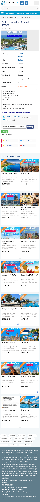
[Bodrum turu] (29, 296)
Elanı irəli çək (27, 141)
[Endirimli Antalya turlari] (29, 229)
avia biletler (14, 480)
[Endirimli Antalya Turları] (10, 161)
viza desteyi (23, 480)
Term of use (17, 492)
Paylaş (5, 131)
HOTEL (14, 104)
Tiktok (21, 489)
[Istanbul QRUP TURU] (10, 195)
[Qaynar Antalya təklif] (10, 398)
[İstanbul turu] (29, 161)
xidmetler (12, 435)
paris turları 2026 (19, 438)
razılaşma (5, 494)
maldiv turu (31, 438)
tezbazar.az (28, 441)
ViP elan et (8, 141)
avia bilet (5, 480)
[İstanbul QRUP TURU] (10, 263)
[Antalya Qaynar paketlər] (10, 296)
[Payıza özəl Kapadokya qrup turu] (29, 195)
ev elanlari (4, 445)
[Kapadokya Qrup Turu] (10, 364)
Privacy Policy (7, 492)
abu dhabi (13, 445)
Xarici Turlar (13, 17)
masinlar (3, 435)
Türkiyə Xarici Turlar (12, 156)
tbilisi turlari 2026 (6, 441)
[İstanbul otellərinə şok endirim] (10, 229)
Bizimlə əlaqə (31, 496)
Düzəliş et (8, 145)
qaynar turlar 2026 (25, 445)
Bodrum (27, 17)
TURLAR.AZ (5, 17)
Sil (24, 145)
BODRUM (6, 91)
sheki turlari (21, 435)
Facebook (14, 489)
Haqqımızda (27, 492)
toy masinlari (18, 441)
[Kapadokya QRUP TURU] (29, 263)
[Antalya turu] (29, 330)
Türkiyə (21, 17)
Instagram (5, 489)
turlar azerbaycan (6, 438)
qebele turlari (32, 435)
